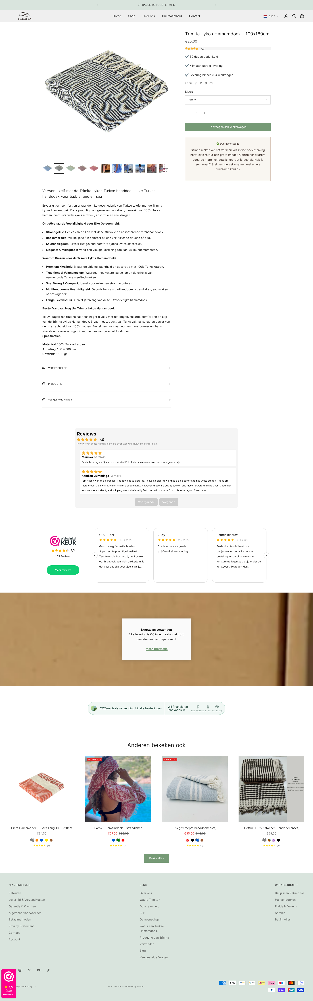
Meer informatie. (149, 443)
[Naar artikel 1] (47, 168)
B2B (142, 913)
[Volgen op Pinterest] (29, 970)
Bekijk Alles (283, 919)
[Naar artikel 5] (94, 168)
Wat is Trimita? (150, 899)
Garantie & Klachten (22, 906)
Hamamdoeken (285, 899)
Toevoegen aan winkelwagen (228, 127)
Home (117, 16)
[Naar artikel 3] (71, 168)
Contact (194, 16)
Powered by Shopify (135, 986)
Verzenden (147, 944)
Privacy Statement (21, 926)
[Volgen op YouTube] (39, 970)
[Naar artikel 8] (129, 168)
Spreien (280, 913)
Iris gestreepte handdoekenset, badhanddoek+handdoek (195, 828)
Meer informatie (157, 649)
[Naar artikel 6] (105, 168)
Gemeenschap (149, 919)
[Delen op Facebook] (195, 83)
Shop (131, 16)
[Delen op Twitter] (200, 83)
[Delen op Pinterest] (206, 83)
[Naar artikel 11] (163, 168)
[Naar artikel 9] (140, 168)
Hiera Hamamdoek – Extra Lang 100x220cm (41, 828)
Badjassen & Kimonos (289, 893)
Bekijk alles (156, 858)
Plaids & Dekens (286, 906)
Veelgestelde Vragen (154, 957)
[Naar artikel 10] (152, 168)
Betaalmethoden (20, 919)
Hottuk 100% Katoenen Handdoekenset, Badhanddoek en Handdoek (271, 828)
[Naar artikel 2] (59, 168)
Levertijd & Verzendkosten (27, 899)
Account (14, 939)
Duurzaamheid (172, 16)
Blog (143, 950)
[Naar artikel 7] (117, 168)
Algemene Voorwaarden (25, 913)
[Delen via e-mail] (211, 83)
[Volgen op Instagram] (20, 970)
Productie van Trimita (154, 937)
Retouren (15, 893)
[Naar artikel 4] (82, 168)
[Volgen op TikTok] (48, 970)
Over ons (149, 16)
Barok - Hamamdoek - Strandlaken (118, 828)
